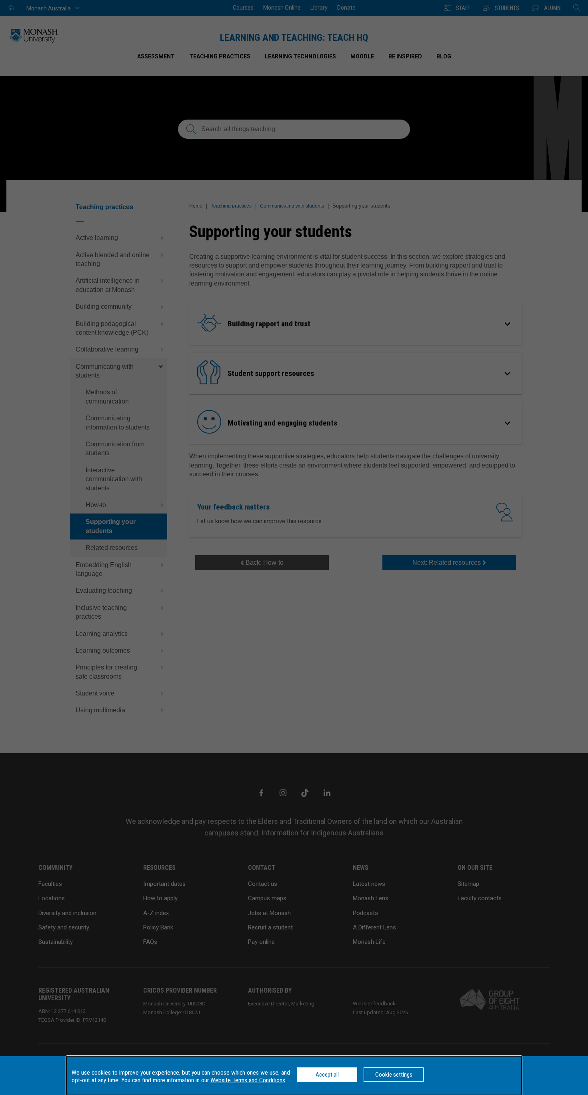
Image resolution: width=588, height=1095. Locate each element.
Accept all (327, 1074)
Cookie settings (393, 1074)
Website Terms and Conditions (247, 1080)
